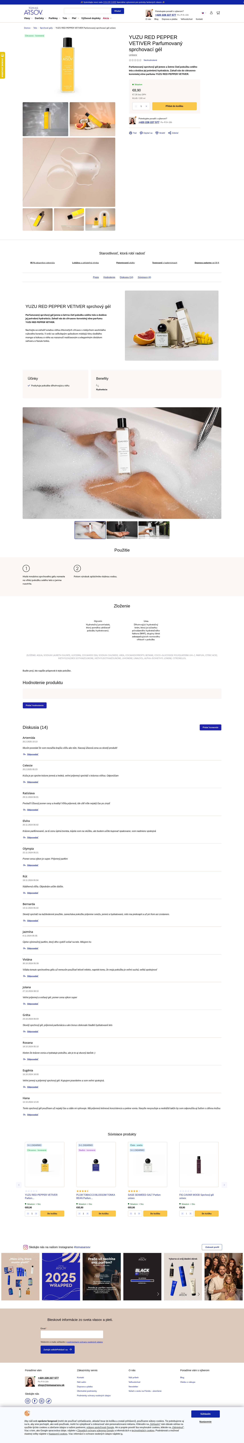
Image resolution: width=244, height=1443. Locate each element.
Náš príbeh (134, 1377)
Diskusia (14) (126, 277)
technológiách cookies (143, 1430)
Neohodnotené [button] (150, 60)
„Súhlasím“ (154, 1424)
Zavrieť (148, 129)
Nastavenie (205, 1422)
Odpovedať (32, 754)
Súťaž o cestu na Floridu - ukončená (145, 1391)
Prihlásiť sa (62, 1349)
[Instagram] (27, 1401)
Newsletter (133, 1386)
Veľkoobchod (186, 19)
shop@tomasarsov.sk (51, 1385)
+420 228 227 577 (165, 15)
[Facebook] (34, 1401)
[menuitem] (29, 19)
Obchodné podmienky (87, 1391)
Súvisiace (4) (144, 277)
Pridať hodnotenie (35, 705)
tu (121, 1434)
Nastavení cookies (58, 1434)
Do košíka (178, 106)
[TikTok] (48, 1401)
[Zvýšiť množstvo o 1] (146, 106)
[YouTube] (41, 1401)
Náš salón (81, 1382)
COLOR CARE (109, 2)
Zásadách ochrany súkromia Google (95, 1430)
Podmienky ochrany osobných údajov (94, 1395)
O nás (148, 19)
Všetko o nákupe (187, 1382)
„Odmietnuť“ (178, 1427)
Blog (156, 19)
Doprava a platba (169, 19)
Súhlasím (205, 1414)
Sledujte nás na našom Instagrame (51, 1247)
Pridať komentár (210, 727)
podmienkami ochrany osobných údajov (85, 1342)
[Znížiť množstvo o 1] (136, 106)
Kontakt (199, 19)
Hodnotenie (109, 277)
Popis (96, 277)
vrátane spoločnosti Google (100, 1427)
